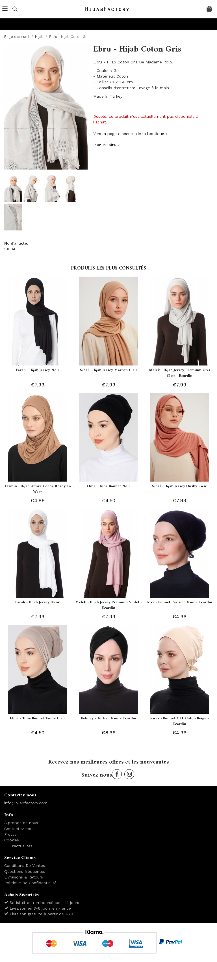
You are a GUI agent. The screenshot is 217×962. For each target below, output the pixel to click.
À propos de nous (21, 822)
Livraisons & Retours (23, 877)
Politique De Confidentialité (30, 882)
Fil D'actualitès (18, 846)
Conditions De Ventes (24, 865)
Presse (10, 834)
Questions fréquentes (24, 871)
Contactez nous (19, 828)
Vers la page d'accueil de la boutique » (130, 133)
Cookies (11, 840)
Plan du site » (106, 145)
